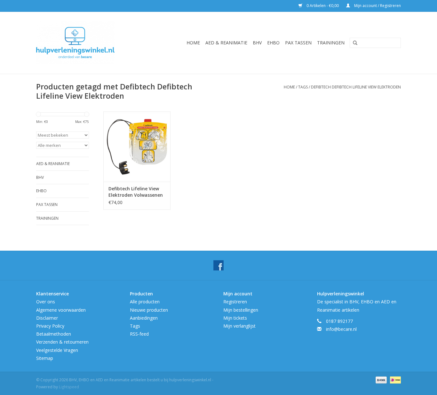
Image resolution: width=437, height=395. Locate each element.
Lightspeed (69, 387)
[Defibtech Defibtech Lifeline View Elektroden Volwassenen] (137, 146)
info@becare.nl (341, 329)
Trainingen (331, 43)
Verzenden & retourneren (62, 342)
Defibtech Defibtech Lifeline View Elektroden (356, 87)
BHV (257, 43)
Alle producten (145, 302)
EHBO (273, 43)
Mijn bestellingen (240, 310)
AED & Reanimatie (226, 43)
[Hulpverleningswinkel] (84, 42)
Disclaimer (47, 318)
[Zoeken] (353, 43)
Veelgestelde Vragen (57, 350)
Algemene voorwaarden (61, 310)
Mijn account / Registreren (377, 5)
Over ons (45, 302)
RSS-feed (139, 334)
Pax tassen (298, 43)
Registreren (235, 302)
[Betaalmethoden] (380, 379)
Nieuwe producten (149, 310)
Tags (303, 87)
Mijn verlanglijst (239, 326)
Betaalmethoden (53, 334)
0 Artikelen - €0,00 (323, 5)
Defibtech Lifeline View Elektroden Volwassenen (135, 192)
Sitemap (44, 358)
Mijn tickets (235, 318)
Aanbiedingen (144, 318)
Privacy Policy (50, 326)
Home (193, 43)
